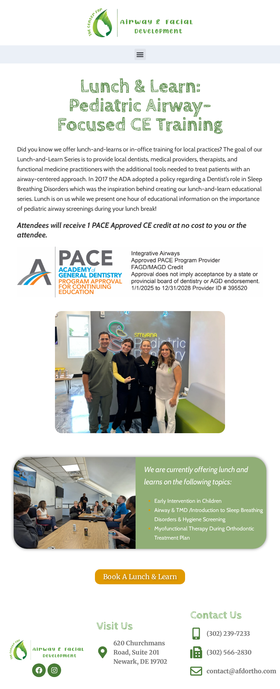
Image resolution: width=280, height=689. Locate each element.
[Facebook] (39, 670)
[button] (140, 54)
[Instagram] (54, 670)
